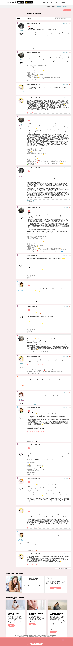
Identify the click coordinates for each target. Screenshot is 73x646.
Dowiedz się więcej (38, 640)
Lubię (67, 23)
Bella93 (21, 30)
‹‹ (55, 18)
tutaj (50, 585)
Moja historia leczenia (30, 45)
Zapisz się (55, 588)
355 (59, 18)
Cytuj (64, 23)
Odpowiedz (67, 10)
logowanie (65, 6)
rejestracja (59, 6)
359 (66, 18)
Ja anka (21, 363)
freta (21, 485)
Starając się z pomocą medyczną (25, 10)
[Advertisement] (10, 24)
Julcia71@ (21, 289)
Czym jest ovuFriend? (51, 6)
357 (62, 18)
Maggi (21, 59)
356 (61, 18)
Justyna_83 (21, 343)
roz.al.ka (21, 384)
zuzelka (21, 262)
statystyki (45, 2)
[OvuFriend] (11, 3)
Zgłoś (70, 23)
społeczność (63, 2)
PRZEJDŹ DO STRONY (36, 643)
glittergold (21, 399)
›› (70, 568)
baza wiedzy (54, 2)
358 (64, 18)
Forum (17, 10)
